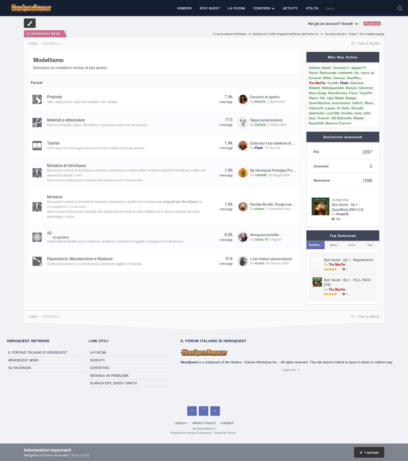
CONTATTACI (100, 368)
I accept (371, 452)
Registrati (372, 23)
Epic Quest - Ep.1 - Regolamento (348, 259)
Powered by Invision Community (191, 433)
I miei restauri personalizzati (271, 258)
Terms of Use (80, 455)
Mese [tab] (333, 245)
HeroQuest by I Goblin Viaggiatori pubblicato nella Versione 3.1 (275, 34)
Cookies (227, 423)
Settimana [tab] (316, 245)
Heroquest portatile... (265, 234)
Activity (290, 8)
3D (49, 233)
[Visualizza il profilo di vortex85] (243, 173)
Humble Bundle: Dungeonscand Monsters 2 (282, 204)
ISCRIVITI (97, 360)
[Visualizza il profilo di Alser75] (243, 99)
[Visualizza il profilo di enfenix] (243, 206)
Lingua (180, 423)
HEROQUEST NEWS (23, 360)
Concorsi (262, 8)
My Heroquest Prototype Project (274, 170)
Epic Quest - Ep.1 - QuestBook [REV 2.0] (347, 207)
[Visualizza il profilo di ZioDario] (243, 122)
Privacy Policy (204, 423)
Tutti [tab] (370, 245)
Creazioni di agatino (265, 96)
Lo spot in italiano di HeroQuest (220, 34)
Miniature (55, 196)
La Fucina (236, 8)
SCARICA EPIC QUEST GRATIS (113, 383)
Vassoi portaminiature (266, 120)
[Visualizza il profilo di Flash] (243, 145)
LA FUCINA (98, 352)
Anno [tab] (351, 245)
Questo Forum (380, 8)
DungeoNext (61, 237)
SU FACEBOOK (19, 368)
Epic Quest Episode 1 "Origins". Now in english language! (345, 34)
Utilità (312, 8)
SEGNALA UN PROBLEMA (109, 375)
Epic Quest (210, 8)
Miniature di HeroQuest (66, 165)
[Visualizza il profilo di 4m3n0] (243, 261)
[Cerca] (400, 8)
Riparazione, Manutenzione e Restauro (80, 258)
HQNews (184, 8)
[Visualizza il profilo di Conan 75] (243, 237)
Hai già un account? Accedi (331, 23)
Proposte (54, 96)
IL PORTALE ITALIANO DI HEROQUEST (37, 352)
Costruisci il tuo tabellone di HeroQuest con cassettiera (291, 143)
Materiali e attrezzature (66, 120)
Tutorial (53, 143)
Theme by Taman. (225, 433)
